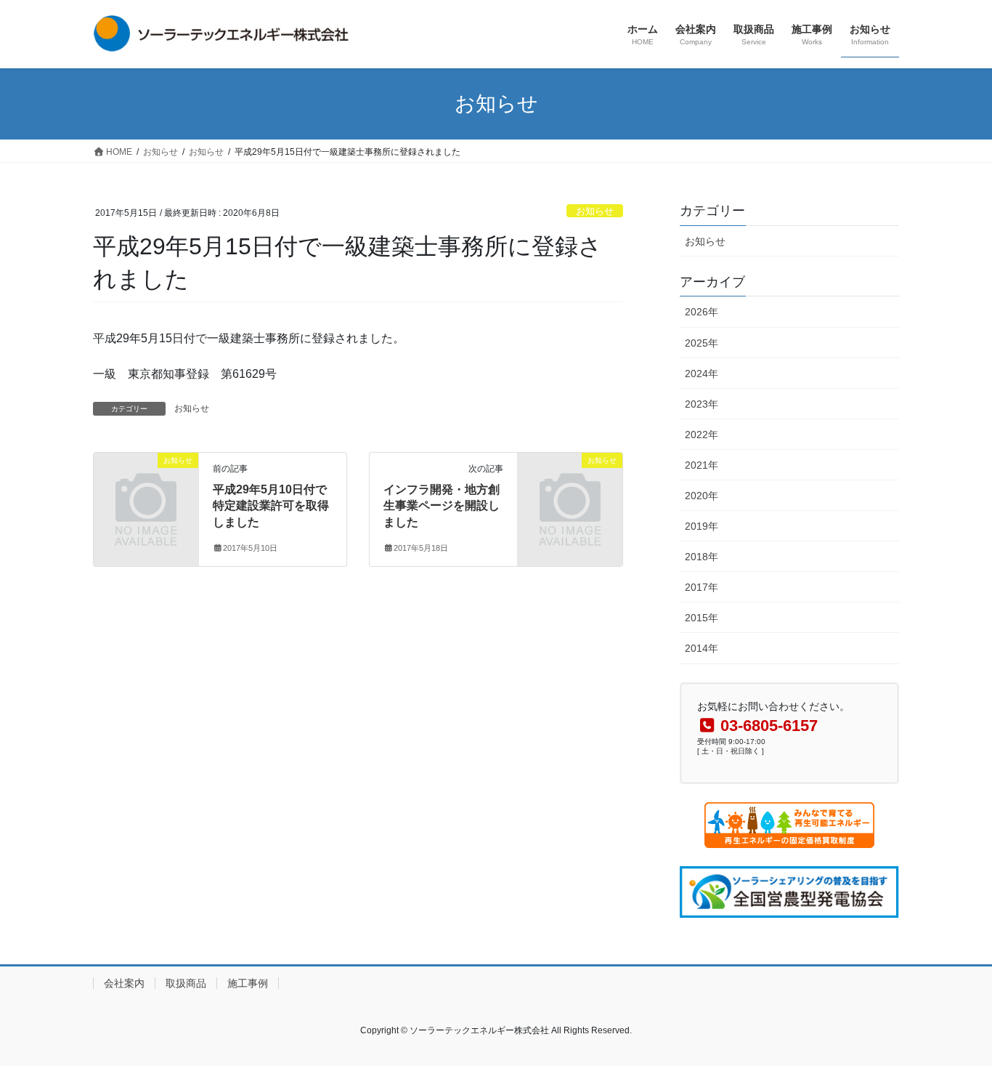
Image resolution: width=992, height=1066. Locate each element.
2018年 (701, 556)
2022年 (701, 434)
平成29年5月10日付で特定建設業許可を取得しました (271, 505)
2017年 (701, 587)
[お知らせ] (146, 484)
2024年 (701, 373)
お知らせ (595, 211)
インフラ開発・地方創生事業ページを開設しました (441, 505)
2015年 (701, 617)
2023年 (701, 404)
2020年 (701, 495)
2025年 (701, 343)
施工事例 (247, 983)
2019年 (701, 526)
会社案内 (124, 983)
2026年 (701, 312)
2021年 (701, 465)
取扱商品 (186, 983)
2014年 (701, 648)
